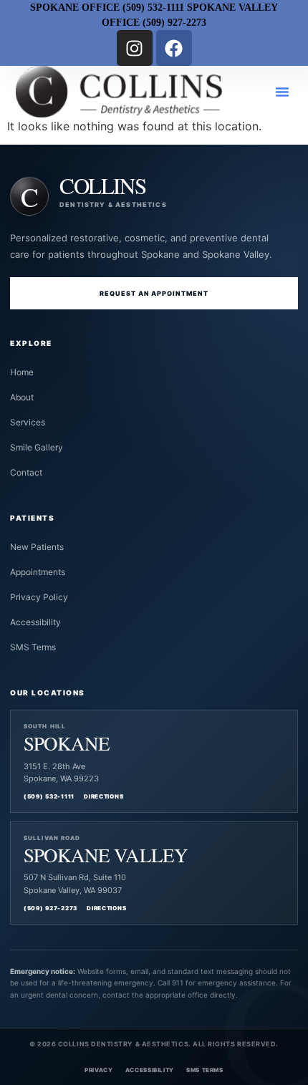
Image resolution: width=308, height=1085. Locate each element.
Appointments (37, 571)
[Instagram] (135, 48)
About (22, 397)
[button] (282, 91)
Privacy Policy (39, 597)
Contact (26, 472)
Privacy (98, 1070)
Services (27, 422)
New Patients (37, 546)
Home (22, 372)
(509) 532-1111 (49, 796)
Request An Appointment (154, 293)
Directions (103, 796)
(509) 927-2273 (50, 908)
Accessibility (35, 622)
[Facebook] (174, 48)
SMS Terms (33, 647)
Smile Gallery (36, 447)
